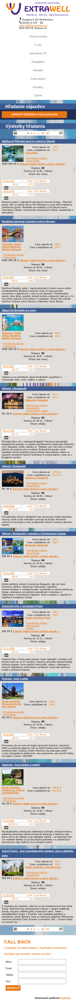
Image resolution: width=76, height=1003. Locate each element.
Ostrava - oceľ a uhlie (15, 678)
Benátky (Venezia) (11, 249)
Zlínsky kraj (8, 790)
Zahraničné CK (38, 53)
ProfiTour (65, 998)
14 (47, 133)
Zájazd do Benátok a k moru (19, 310)
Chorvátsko (31, 153)
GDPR (38, 95)
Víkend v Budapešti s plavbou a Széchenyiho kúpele (34, 533)
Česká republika (34, 617)
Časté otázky (38, 78)
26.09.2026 (8, 506)
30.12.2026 (8, 431)
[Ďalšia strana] (61, 133)
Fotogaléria (38, 61)
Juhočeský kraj (52, 867)
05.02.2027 (8, 277)
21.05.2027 (8, 181)
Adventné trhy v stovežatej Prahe (22, 606)
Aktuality (38, 70)
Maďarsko (30, 400)
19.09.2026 (8, 895)
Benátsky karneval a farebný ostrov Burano (28, 221)
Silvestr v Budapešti (14, 388)
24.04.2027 (8, 734)
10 (42, 133)
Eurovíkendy (33, 161)
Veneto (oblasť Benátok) (11, 245)
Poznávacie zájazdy (37, 158)
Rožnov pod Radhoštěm (13, 791)
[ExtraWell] (38, 9)
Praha (47, 617)
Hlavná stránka (38, 36)
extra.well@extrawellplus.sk (33, 25)
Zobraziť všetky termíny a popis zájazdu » (43, 164)
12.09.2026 (8, 821)
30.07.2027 (8, 366)
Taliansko (7, 244)
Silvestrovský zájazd (37, 410)
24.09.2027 (8, 191)
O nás (38, 44)
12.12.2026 (8, 648)
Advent (30, 628)
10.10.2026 (8, 573)
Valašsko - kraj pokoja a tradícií (21, 764)
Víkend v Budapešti (14, 466)
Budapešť (42, 400)
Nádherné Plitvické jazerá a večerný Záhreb (28, 141)
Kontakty (38, 87)
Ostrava (11, 706)
